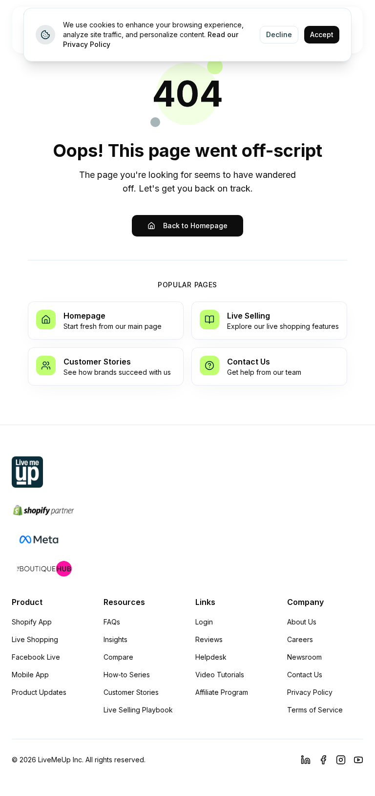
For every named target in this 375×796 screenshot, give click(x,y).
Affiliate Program (221, 692)
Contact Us (304, 674)
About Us (301, 622)
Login (204, 622)
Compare (118, 657)
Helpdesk (211, 657)
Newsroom (304, 657)
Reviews (209, 639)
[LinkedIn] (306, 760)
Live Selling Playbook (138, 710)
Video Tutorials (219, 674)
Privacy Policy (310, 692)
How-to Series (127, 674)
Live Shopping (35, 639)
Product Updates (39, 692)
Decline (279, 34)
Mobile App (30, 674)
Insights (115, 639)
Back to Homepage (195, 225)
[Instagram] (341, 760)
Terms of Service (315, 710)
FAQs (112, 622)
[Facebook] (323, 760)
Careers (300, 639)
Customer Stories (131, 692)
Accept (321, 34)
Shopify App (32, 622)
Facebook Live (36, 657)
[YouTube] (358, 760)
